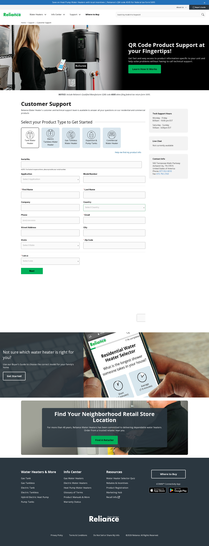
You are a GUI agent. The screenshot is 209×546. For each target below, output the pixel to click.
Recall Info (112, 497)
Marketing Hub (114, 492)
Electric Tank (28, 487)
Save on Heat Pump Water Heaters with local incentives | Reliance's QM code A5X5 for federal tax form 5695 (103, 2)
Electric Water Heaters (75, 483)
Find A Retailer (104, 440)
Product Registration (117, 487)
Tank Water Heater (30, 142)
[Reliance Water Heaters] (12, 14)
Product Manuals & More (77, 497)
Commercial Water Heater (112, 142)
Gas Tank (26, 478)
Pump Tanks (27, 501)
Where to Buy (168, 474)
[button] (181, 7)
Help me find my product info (128, 152)
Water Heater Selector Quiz (120, 478)
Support (31, 22)
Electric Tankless (30, 492)
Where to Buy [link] (92, 14)
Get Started (14, 376)
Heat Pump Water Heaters (77, 487)
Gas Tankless (28, 483)
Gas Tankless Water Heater (71, 142)
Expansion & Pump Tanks (91, 142)
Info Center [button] (56, 14)
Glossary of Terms (73, 492)
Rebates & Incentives (117, 483)
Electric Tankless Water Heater (50, 142)
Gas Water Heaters (73, 478)
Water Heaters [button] (36, 14)
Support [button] (74, 14)
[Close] (204, 2)
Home (23, 22)
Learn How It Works (144, 69)
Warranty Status (72, 501)
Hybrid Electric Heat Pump (35, 497)
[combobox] (160, 14)
